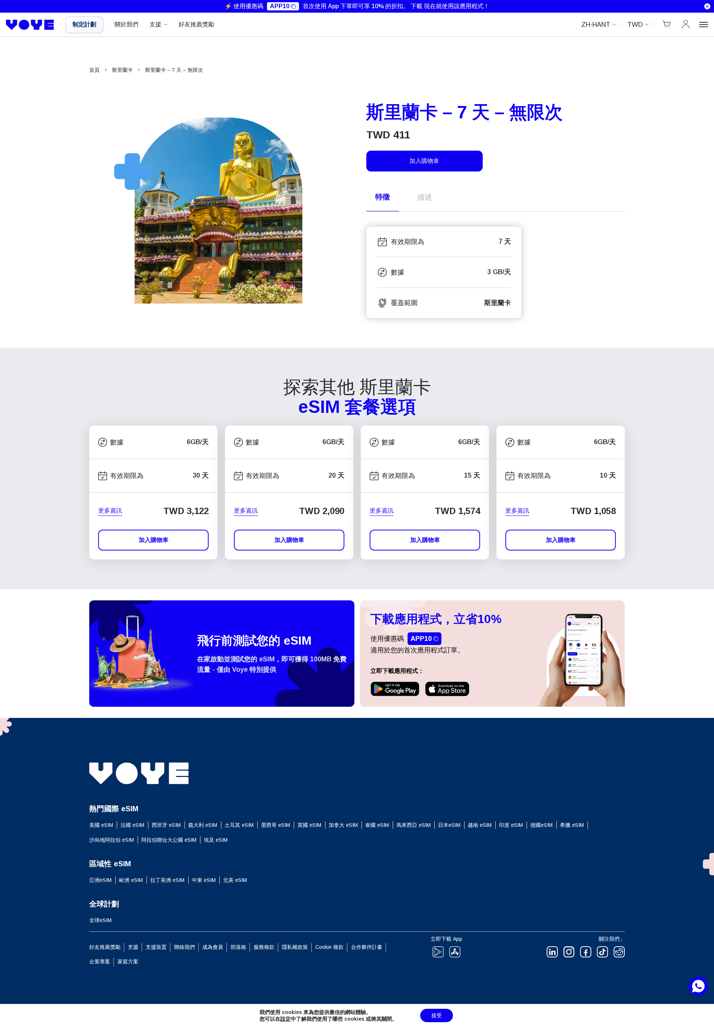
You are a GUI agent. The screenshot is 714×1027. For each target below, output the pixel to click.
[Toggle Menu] (703, 24)
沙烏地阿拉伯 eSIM (111, 840)
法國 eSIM (132, 825)
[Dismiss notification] (707, 6)
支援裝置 (156, 947)
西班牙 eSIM (166, 825)
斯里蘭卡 (122, 70)
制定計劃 (84, 24)
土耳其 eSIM (239, 825)
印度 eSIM (511, 825)
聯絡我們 (184, 947)
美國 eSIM (101, 825)
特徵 (382, 197)
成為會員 (212, 947)
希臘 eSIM (572, 825)
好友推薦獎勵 (196, 24)
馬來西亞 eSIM (413, 825)
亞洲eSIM (100, 880)
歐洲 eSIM (131, 880)
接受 (436, 1015)
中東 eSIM (204, 880)
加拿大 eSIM (343, 825)
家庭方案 (128, 962)
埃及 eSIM (216, 840)
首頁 (94, 70)
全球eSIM (100, 920)
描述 (424, 197)
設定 (285, 1019)
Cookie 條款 (329, 947)
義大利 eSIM (202, 825)
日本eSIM (449, 825)
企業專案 (99, 962)
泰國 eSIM (377, 825)
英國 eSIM (309, 825)
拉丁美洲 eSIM (167, 880)
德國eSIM (541, 825)
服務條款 (264, 947)
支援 (155, 24)
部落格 (238, 947)
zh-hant (595, 24)
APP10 (279, 6)
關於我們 (126, 24)
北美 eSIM (235, 880)
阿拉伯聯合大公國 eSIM (168, 840)
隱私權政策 (295, 947)
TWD (635, 24)
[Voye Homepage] (30, 25)
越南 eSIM (480, 825)
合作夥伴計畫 (366, 947)
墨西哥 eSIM (275, 825)
